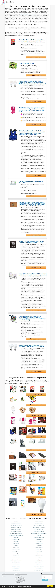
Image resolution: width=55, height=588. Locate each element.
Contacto (4, 576)
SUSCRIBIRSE (45, 579)
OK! (50, 586)
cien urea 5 (33, 14)
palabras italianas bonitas (25, 14)
